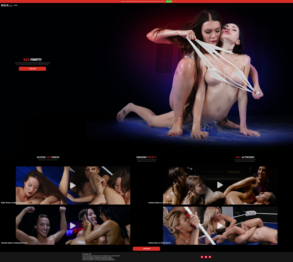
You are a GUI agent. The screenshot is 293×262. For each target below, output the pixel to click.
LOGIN (15, 5)
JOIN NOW (169, 1)
